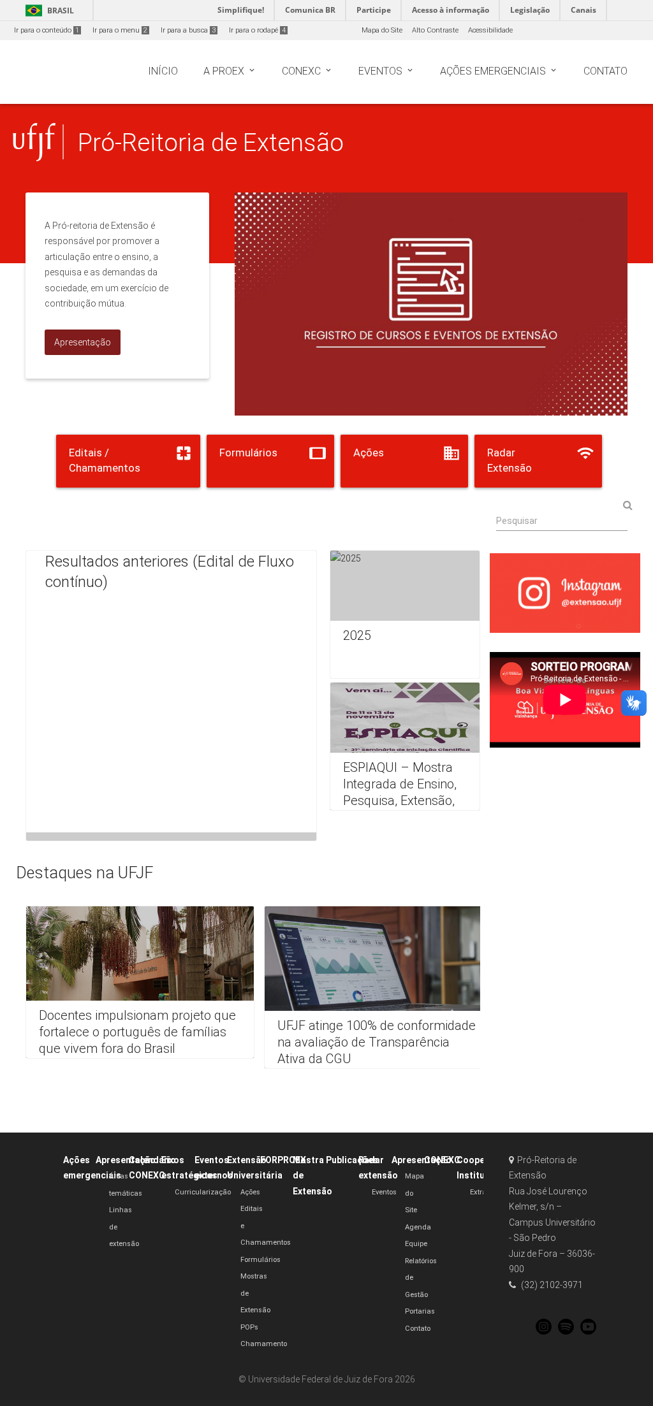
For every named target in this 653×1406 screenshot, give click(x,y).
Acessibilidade (490, 30)
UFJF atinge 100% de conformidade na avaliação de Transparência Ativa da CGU (376, 1042)
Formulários (260, 1260)
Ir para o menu (119, 30)
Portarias (420, 1311)
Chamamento (263, 1344)
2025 (357, 635)
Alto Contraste (435, 30)
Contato (417, 1328)
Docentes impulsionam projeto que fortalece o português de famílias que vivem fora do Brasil (137, 1032)
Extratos (483, 1192)
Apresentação (126, 1160)
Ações (250, 1192)
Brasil (47, 10)
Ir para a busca (188, 30)
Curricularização (203, 1192)
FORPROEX (283, 1160)
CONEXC (442, 1160)
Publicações (352, 1160)
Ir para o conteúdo (46, 30)
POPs (249, 1327)
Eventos (384, 1192)
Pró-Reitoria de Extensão (211, 142)
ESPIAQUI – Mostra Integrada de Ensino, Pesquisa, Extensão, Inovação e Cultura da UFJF (404, 800)
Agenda (418, 1227)
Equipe (416, 1244)
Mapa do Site (382, 30)
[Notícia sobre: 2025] (405, 614)
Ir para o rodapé (257, 30)
